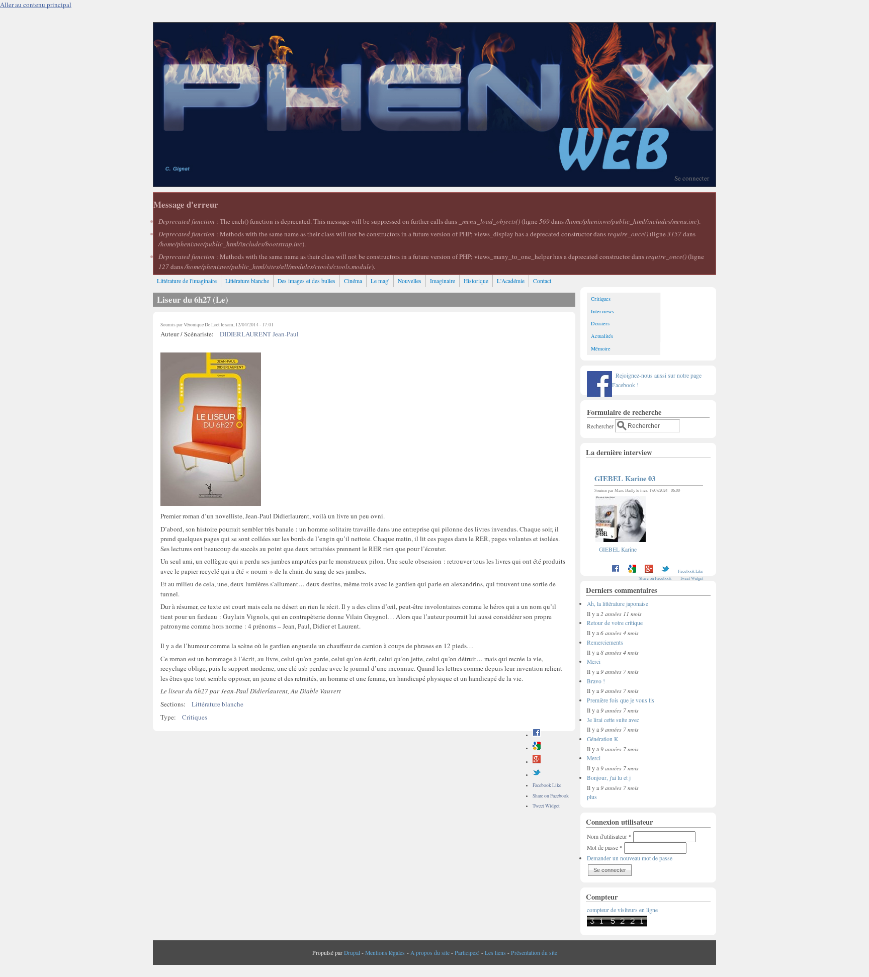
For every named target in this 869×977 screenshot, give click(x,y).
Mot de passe (605, 847)
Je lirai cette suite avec (613, 720)
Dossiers (600, 323)
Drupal (352, 952)
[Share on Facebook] (537, 735)
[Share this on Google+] (537, 761)
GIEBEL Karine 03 (624, 478)
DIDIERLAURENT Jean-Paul (259, 333)
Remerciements (605, 642)
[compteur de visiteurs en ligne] (617, 924)
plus (592, 797)
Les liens (495, 952)
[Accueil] (434, 184)
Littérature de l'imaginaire (187, 281)
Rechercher (601, 425)
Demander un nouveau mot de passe (629, 858)
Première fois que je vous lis (620, 700)
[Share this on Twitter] (537, 774)
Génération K (602, 739)
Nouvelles (409, 281)
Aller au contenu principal (35, 4)
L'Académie (511, 281)
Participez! (467, 952)
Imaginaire (442, 281)
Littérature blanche (247, 281)
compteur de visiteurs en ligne (622, 910)
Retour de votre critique (615, 623)
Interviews (602, 311)
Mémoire (601, 348)
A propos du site (430, 952)
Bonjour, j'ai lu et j (609, 777)
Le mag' (380, 281)
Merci (593, 661)
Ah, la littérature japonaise (617, 603)
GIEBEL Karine (618, 549)
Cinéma (353, 281)
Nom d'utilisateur (609, 836)
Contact (542, 281)
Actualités (602, 335)
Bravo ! (596, 681)
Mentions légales (385, 952)
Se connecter (691, 178)
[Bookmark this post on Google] (537, 748)
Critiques (194, 717)
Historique (476, 281)
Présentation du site (534, 952)
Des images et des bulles (306, 281)
